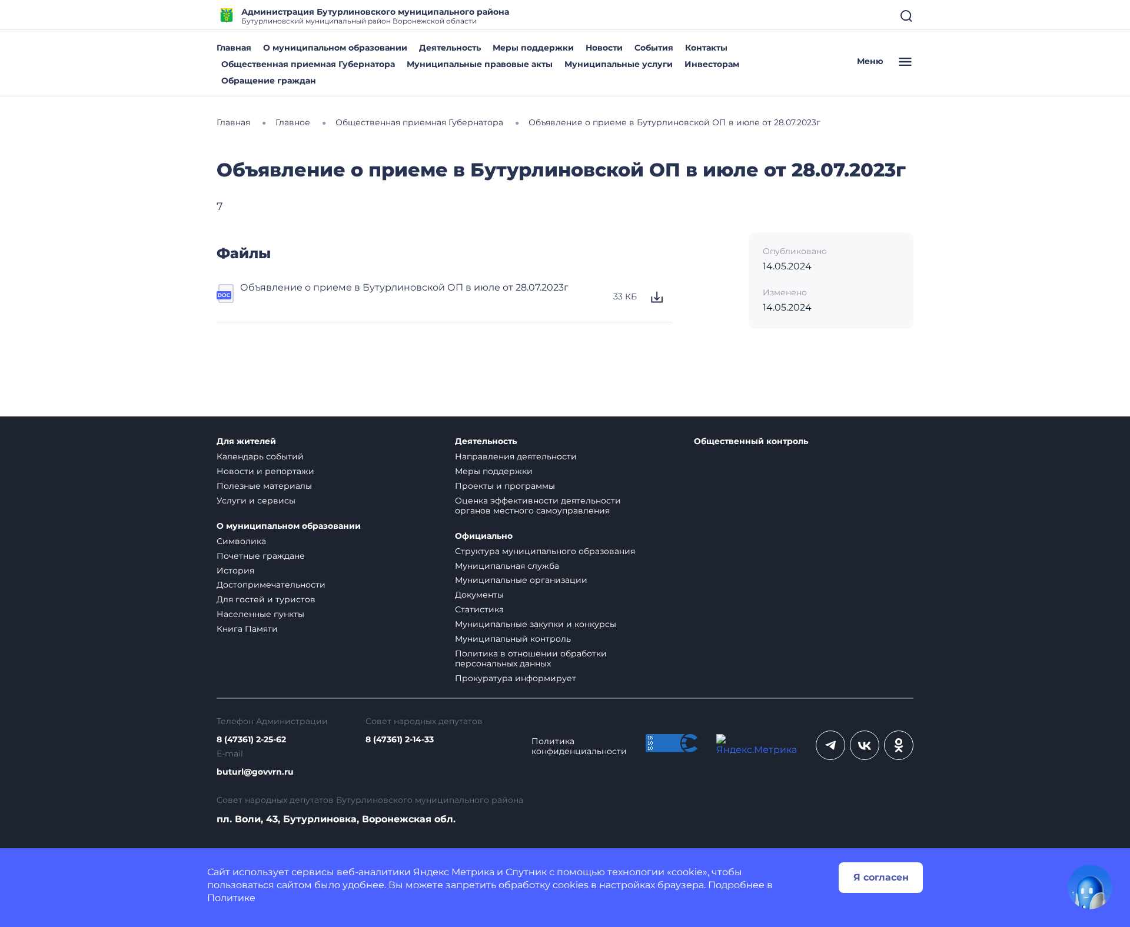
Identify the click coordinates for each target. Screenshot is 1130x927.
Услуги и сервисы (256, 500)
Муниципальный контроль (513, 638)
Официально (484, 536)
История (235, 570)
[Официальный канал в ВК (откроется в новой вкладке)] (864, 745)
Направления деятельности (516, 456)
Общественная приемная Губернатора (308, 64)
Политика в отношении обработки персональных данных (531, 658)
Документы (479, 594)
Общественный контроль (751, 441)
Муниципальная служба (507, 566)
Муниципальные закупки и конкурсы (535, 624)
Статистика (479, 609)
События (653, 47)
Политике (231, 897)
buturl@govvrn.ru (255, 772)
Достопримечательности (271, 584)
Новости (604, 47)
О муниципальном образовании (335, 47)
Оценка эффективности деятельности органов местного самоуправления (538, 505)
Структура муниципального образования (545, 551)
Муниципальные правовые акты (480, 64)
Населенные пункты (260, 614)
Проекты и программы (505, 486)
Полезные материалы (264, 486)
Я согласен (881, 877)
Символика (241, 541)
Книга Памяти (247, 628)
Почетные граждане (261, 556)
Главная (234, 47)
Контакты (706, 47)
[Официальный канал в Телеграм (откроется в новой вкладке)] (830, 745)
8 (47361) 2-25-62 (251, 740)
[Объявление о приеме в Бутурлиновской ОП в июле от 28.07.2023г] (226, 297)
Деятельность (450, 47)
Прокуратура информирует (515, 678)
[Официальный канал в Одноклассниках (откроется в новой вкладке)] (898, 745)
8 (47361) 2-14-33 (399, 740)
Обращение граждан (268, 80)
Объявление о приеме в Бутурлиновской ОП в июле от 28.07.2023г (404, 287)
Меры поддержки (533, 47)
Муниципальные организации (521, 580)
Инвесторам (711, 64)
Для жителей (246, 441)
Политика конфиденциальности (579, 746)
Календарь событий (260, 456)
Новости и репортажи (265, 471)
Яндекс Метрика (453, 872)
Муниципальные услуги (618, 64)
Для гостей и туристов (266, 599)
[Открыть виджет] (1090, 887)
